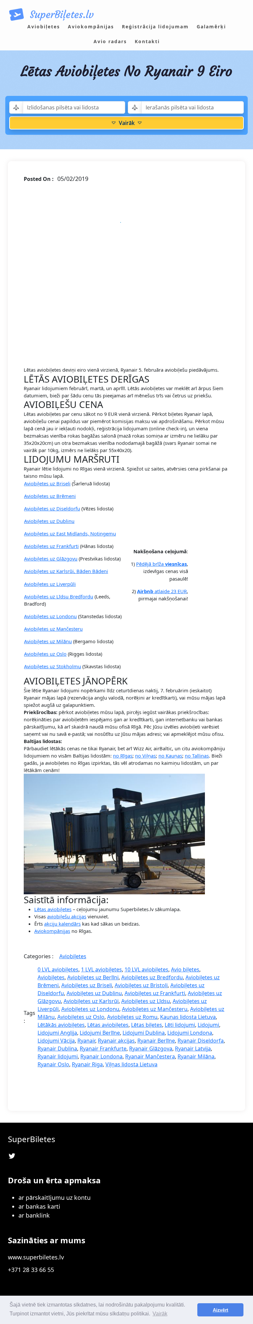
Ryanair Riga (87, 1064)
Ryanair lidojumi (58, 1056)
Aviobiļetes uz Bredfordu (152, 977)
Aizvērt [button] (220, 1309)
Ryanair (86, 1040)
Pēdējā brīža (161, 564)
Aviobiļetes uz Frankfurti (51, 546)
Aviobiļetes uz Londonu (50, 616)
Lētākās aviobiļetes (61, 1024)
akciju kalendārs (62, 923)
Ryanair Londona (101, 1056)
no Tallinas (197, 755)
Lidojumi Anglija (57, 1032)
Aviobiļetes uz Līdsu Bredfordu (58, 596)
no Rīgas (122, 755)
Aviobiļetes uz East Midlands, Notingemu (70, 533)
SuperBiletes (31, 1139)
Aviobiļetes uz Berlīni (93, 977)
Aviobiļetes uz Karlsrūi (91, 1001)
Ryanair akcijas (116, 1040)
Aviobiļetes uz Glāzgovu (50, 558)
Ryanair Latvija (193, 1048)
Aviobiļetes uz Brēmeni (50, 496)
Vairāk (126, 123)
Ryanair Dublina (57, 1048)
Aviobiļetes (72, 956)
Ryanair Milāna (196, 1056)
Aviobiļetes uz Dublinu (49, 521)
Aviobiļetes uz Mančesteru (53, 628)
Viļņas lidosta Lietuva (131, 1064)
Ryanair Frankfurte (103, 1048)
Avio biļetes (185, 969)
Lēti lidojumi (180, 1024)
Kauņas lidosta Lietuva (188, 1017)
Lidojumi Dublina (144, 1032)
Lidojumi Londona (189, 1032)
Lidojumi (208, 1024)
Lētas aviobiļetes (52, 909)
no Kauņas (170, 755)
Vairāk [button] (160, 1313)
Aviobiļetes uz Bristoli (141, 985)
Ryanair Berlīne (156, 1040)
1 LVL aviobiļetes (101, 969)
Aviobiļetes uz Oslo (45, 653)
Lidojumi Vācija (56, 1040)
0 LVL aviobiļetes (58, 969)
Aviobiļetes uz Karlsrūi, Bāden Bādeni (66, 571)
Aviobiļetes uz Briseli (47, 483)
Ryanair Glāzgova (150, 1048)
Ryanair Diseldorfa (201, 1040)
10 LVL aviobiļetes (146, 969)
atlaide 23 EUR (162, 591)
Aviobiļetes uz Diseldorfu (52, 508)
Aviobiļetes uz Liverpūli (50, 584)
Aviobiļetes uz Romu (132, 1017)
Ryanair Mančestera (150, 1056)
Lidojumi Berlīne (100, 1032)
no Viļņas (145, 755)
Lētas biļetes (146, 1024)
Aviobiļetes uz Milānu (48, 641)
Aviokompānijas (52, 931)
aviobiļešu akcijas (66, 916)
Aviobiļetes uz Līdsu (145, 1001)
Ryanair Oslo (53, 1064)
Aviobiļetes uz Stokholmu (52, 666)
